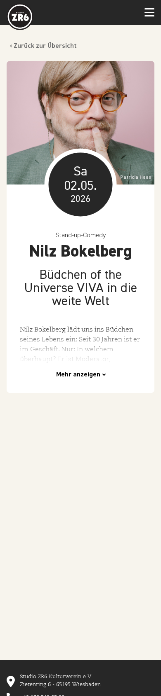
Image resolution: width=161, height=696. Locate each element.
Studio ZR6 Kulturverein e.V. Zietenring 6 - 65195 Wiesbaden (60, 680)
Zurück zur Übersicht (45, 46)
